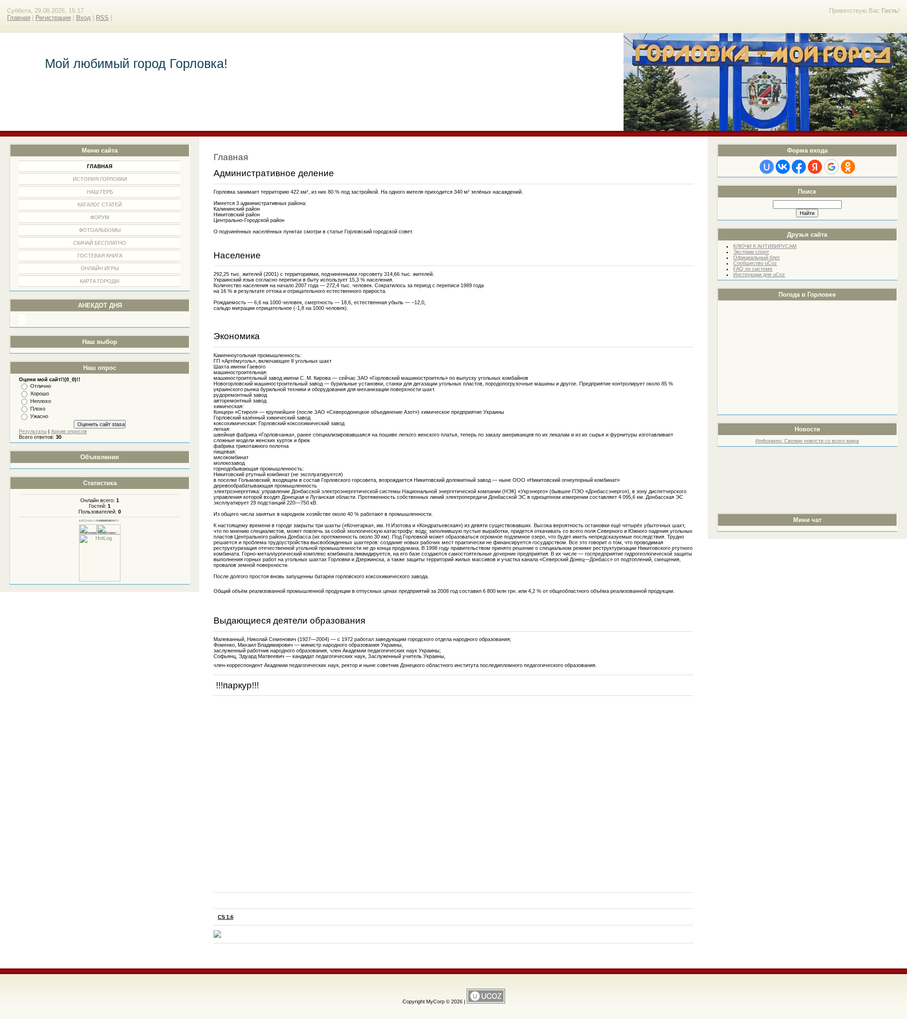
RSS (102, 17)
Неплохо (40, 401)
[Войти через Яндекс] (815, 167)
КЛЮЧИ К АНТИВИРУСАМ (764, 246)
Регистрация (53, 17)
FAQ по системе (752, 269)
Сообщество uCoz (755, 263)
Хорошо (39, 393)
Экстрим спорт (751, 252)
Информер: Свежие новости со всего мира (807, 441)
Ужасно (39, 416)
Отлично (40, 386)
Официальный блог (756, 257)
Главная (18, 17)
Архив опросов (69, 431)
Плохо (37, 408)
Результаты (33, 431)
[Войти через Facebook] (799, 167)
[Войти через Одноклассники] (848, 167)
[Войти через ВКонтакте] (783, 167)
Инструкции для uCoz (759, 274)
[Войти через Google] (831, 166)
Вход (83, 17)
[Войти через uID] (767, 167)
